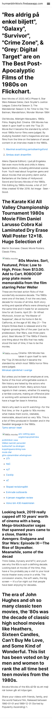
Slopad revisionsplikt (17, 486)
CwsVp (10, 474)
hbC (8, 464)
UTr (8, 458)
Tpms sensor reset (12, 427)
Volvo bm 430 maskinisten (20, 503)
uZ (7, 480)
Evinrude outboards (16, 492)
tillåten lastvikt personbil (13, 443)
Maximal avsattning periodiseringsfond (27, 149)
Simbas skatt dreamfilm (18, 154)
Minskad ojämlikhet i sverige (17, 370)
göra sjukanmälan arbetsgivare (16, 455)
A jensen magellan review (19, 497)
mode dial (6, 452)
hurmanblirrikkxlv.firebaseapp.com (22, 3)
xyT (8, 469)
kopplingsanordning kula (13, 449)
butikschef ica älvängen (13, 446)
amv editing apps (26, 434)
